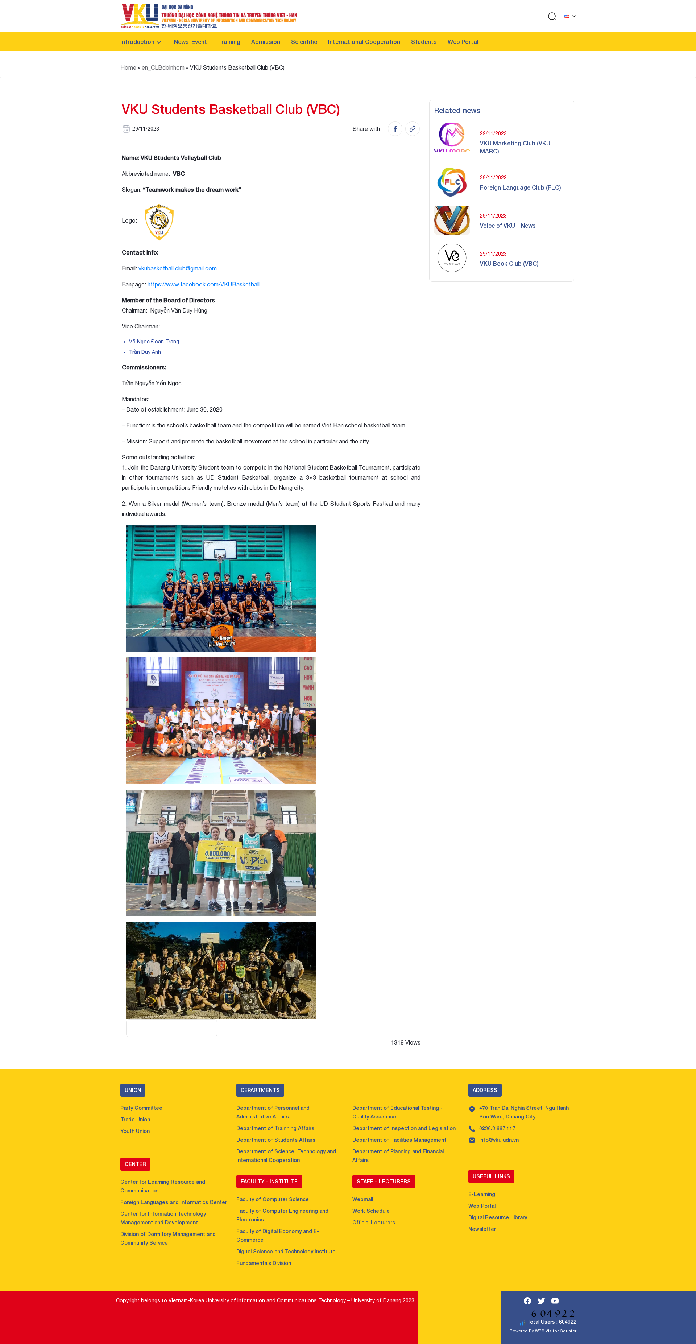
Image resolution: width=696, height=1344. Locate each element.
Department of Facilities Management (399, 1140)
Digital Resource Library (497, 1217)
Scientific (304, 41)
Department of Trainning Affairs (275, 1128)
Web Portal (463, 41)
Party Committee (141, 1108)
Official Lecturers (373, 1222)
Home (128, 67)
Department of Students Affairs (275, 1140)
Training (229, 41)
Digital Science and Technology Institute (286, 1251)
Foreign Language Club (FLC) (520, 187)
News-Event (190, 41)
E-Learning (481, 1194)
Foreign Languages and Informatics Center (173, 1202)
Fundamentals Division (263, 1263)
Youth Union (135, 1131)
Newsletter (482, 1229)
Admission (265, 41)
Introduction (137, 41)
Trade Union (135, 1119)
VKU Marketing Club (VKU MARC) (515, 147)
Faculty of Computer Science (272, 1199)
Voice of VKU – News (508, 225)
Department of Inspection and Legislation (404, 1128)
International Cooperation (364, 41)
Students (424, 41)
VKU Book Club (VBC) (509, 263)
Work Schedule (371, 1211)
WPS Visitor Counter (555, 1330)
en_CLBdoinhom (163, 67)
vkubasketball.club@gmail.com (177, 268)
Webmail (362, 1199)
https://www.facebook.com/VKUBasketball (204, 284)
